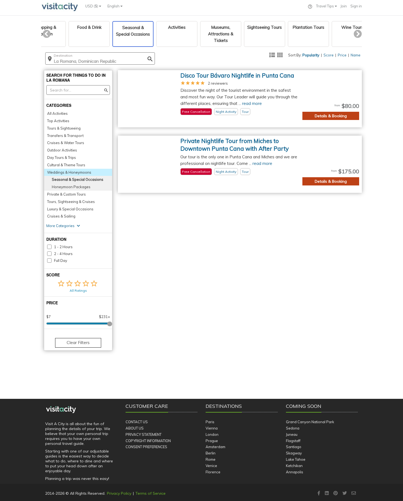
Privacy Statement (143, 434)
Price (342, 55)
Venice (211, 465)
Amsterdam (215, 447)
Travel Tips (325, 6)
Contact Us (137, 422)
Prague (212, 441)
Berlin (210, 453)
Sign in (356, 6)
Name (356, 55)
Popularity (310, 55)
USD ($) (92, 6)
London (212, 434)
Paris (210, 422)
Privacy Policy (119, 493)
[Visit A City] (61, 410)
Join (343, 6)
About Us (135, 428)
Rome (210, 459)
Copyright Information (148, 441)
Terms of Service (150, 493)
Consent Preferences (146, 447)
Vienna (212, 428)
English (113, 6)
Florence (213, 472)
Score (328, 55)
